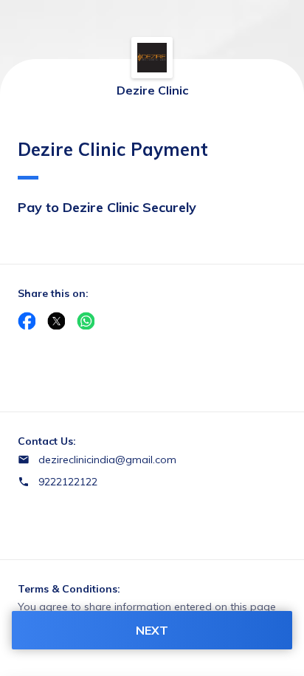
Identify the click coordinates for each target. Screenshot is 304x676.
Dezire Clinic (152, 90)
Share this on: (53, 293)
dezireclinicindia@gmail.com (107, 459)
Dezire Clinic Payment (113, 149)
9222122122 (67, 481)
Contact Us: (47, 441)
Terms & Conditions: (69, 588)
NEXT (152, 630)
